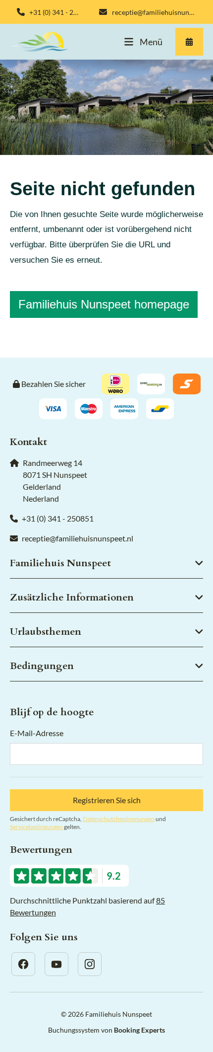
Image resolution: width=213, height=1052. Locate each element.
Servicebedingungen (36, 826)
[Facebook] (23, 964)
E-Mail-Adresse (36, 733)
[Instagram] (90, 964)
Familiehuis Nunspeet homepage (103, 304)
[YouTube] (56, 964)
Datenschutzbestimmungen (119, 819)
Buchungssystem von (106, 1030)
